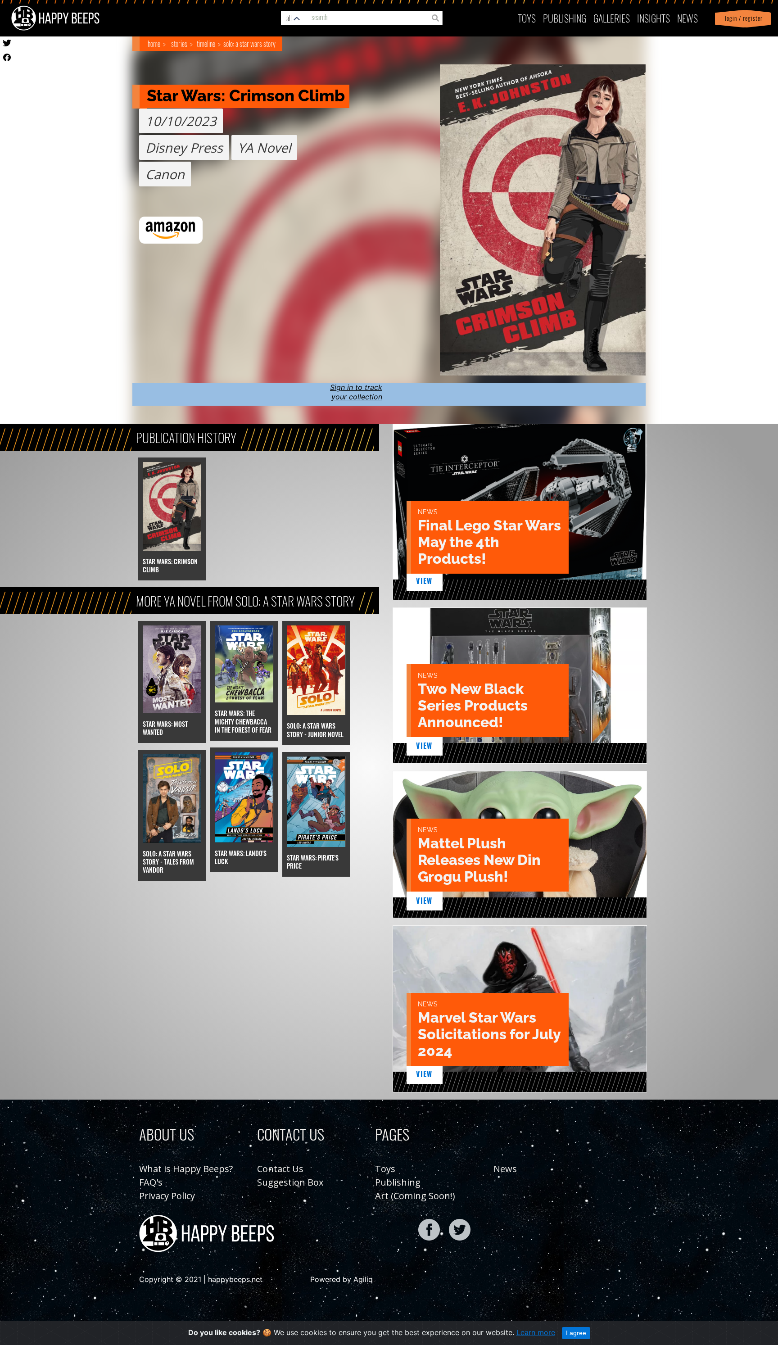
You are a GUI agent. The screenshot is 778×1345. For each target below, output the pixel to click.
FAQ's (151, 1182)
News (687, 17)
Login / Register (742, 18)
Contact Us (280, 1169)
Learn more (535, 1332)
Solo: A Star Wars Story (249, 43)
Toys (527, 17)
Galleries (611, 17)
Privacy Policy (167, 1196)
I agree (576, 1332)
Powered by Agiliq (341, 1279)
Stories (179, 43)
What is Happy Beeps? (186, 1169)
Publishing (398, 1182)
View (424, 580)
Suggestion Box (290, 1182)
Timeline (206, 43)
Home (154, 43)
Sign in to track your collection (356, 392)
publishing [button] (564, 17)
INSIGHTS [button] (653, 17)
